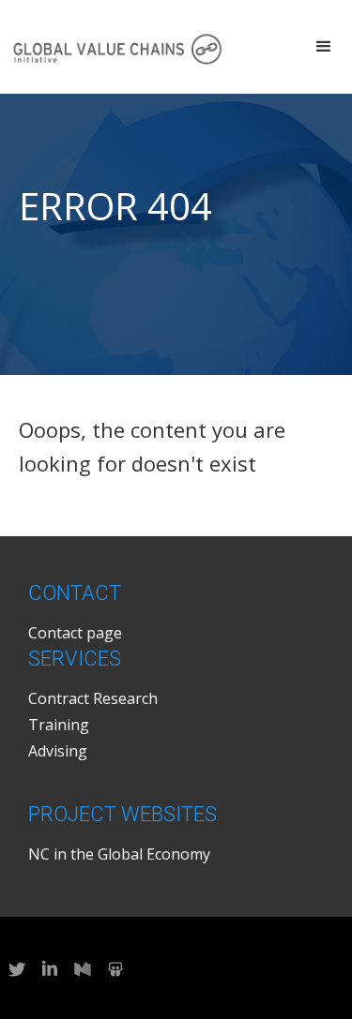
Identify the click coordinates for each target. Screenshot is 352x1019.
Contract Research (93, 698)
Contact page (75, 632)
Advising (57, 751)
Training (58, 724)
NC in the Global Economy (119, 854)
